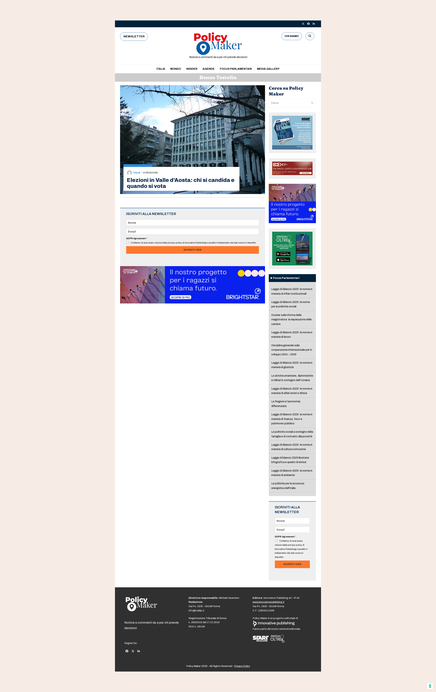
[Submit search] (312, 103)
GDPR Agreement (136, 238)
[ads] (192, 302)
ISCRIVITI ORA (192, 249)
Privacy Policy (242, 666)
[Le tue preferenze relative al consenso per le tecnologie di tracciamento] (430, 686)
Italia (136, 173)
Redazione (152, 173)
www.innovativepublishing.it (268, 602)
